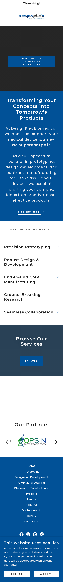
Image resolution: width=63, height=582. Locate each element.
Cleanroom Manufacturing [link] (31, 488)
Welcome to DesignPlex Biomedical (31, 61)
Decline (17, 573)
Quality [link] (31, 516)
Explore (31, 360)
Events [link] (31, 499)
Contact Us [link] (31, 521)
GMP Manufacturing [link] (31, 483)
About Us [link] (31, 505)
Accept (46, 573)
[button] (5, 16)
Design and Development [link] (31, 477)
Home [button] (31, 466)
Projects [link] (31, 494)
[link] (32, 16)
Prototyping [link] (31, 472)
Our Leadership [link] (31, 510)
